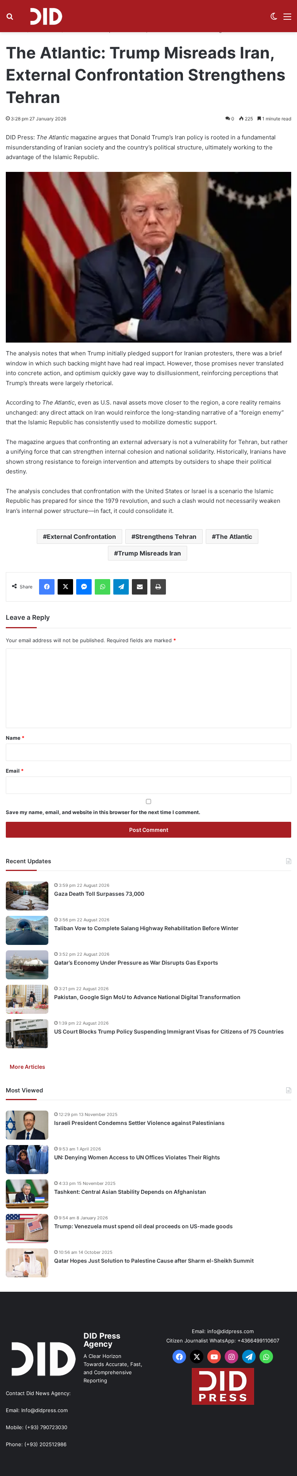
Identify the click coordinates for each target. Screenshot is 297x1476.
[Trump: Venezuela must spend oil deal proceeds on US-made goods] (27, 1228)
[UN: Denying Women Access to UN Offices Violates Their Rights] (27, 1159)
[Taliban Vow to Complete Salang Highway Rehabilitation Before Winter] (27, 930)
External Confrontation (81, 536)
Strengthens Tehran (165, 536)
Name (15, 738)
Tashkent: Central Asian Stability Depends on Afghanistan (130, 1191)
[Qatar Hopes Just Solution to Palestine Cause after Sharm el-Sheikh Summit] (27, 1262)
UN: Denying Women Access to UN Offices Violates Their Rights (137, 1157)
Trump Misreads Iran (149, 553)
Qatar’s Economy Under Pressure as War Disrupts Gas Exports (136, 962)
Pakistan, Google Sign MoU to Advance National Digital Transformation (147, 997)
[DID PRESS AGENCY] (46, 16)
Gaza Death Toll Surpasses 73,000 (99, 893)
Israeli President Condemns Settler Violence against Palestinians (139, 1122)
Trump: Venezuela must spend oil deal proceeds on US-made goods (143, 1226)
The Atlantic (234, 536)
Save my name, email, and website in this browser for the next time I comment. (103, 812)
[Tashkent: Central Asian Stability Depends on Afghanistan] (27, 1194)
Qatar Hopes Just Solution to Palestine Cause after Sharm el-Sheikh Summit (154, 1260)
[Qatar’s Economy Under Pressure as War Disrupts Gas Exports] (27, 964)
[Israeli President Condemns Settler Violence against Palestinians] (27, 1125)
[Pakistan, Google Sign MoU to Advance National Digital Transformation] (27, 999)
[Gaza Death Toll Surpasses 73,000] (27, 895)
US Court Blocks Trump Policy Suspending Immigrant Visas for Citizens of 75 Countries (169, 1031)
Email (15, 771)
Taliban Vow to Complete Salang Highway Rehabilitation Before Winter (146, 928)
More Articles (27, 1066)
